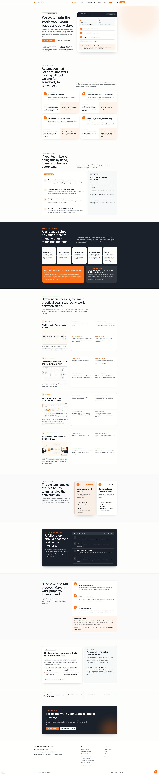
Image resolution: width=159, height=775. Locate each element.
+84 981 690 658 (52, 751)
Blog (95, 2)
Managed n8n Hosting (86, 765)
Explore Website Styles (86, 758)
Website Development (86, 753)
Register (122, 2)
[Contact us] (156, 772)
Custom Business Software (87, 760)
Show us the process (47, 40)
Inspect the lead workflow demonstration (54, 679)
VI (111, 2)
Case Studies (89, 2)
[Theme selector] (3, 772)
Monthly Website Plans (86, 756)
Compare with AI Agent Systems (68, 728)
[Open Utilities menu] (84, 2)
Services (74, 2)
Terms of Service (121, 772)
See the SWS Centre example (63, 40)
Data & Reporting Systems (87, 762)
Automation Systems (86, 751)
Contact (104, 2)
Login (117, 2)
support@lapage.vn (41, 751)
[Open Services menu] (77, 2)
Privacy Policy (114, 772)
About (99, 2)
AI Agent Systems (85, 749)
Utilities (81, 2)
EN (109, 2)
